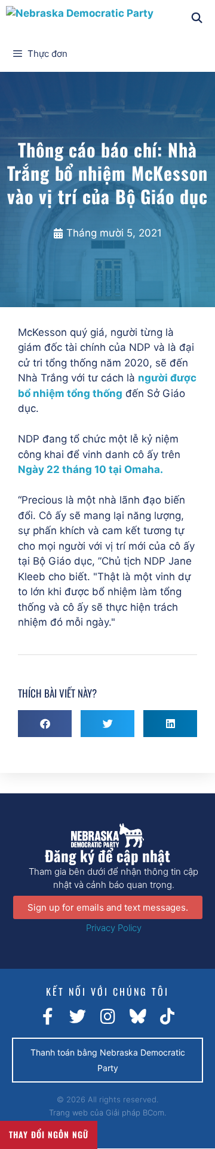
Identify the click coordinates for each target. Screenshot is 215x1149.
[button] (45, 723)
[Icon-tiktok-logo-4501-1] (167, 1016)
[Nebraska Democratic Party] (79, 18)
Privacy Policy (114, 927)
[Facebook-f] (47, 1016)
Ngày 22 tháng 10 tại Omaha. (90, 469)
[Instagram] (107, 1016)
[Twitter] (77, 1016)
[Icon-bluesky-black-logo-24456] (137, 1016)
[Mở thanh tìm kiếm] (196, 18)
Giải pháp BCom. (136, 1112)
